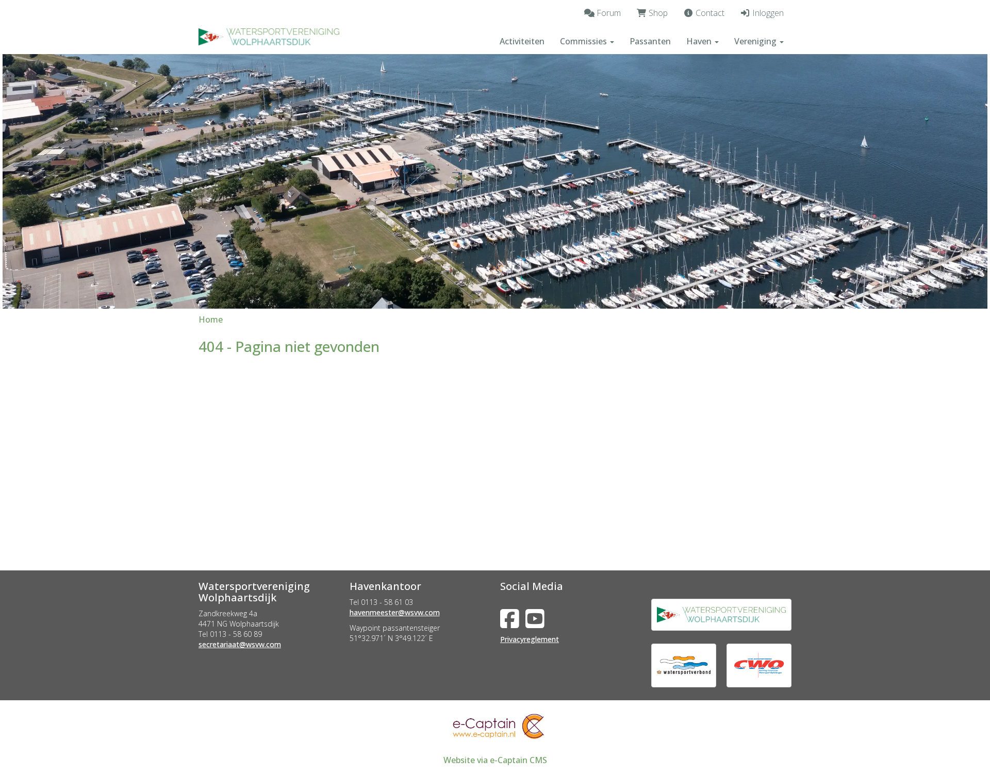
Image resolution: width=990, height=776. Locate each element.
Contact (709, 13)
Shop (657, 13)
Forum (608, 13)
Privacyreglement (529, 639)
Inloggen (767, 13)
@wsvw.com (240, 644)
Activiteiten (522, 41)
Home (211, 319)
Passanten (650, 41)
